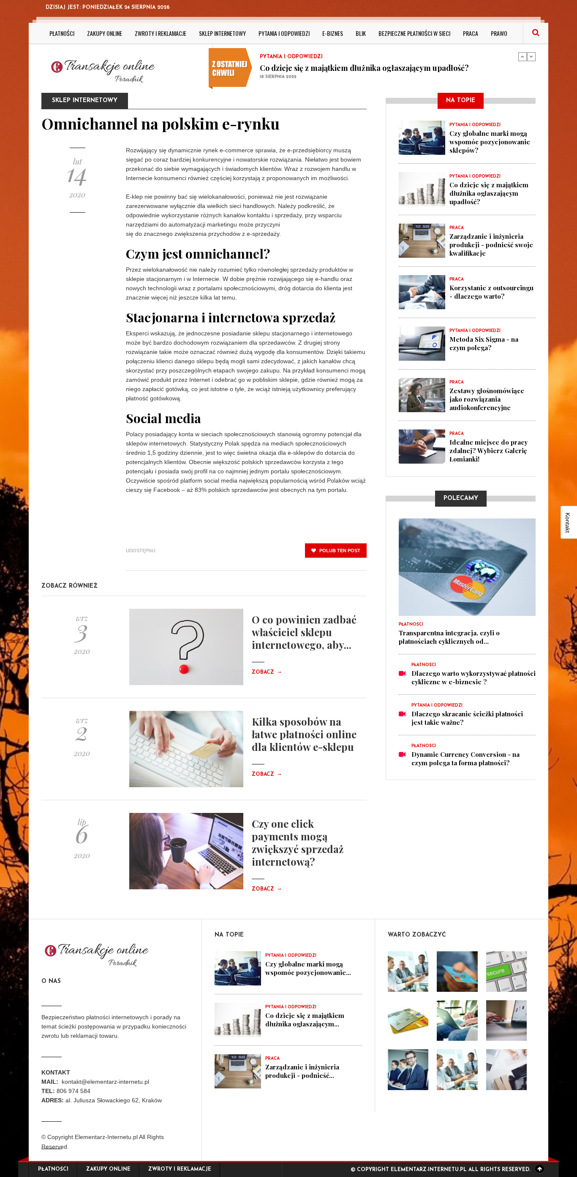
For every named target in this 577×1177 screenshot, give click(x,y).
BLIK (361, 33)
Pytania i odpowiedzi (284, 33)
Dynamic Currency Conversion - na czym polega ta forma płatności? (465, 758)
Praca (470, 33)
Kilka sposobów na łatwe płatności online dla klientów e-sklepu (304, 734)
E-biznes (332, 33)
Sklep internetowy (222, 33)
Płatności (61, 33)
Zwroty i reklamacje (160, 33)
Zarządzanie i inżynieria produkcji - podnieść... (302, 1071)
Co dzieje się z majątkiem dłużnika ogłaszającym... (304, 1019)
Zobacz (267, 672)
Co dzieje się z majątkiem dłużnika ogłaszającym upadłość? (364, 68)
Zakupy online (104, 33)
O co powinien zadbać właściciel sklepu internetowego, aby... (304, 632)
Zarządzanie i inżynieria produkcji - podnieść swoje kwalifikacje (491, 244)
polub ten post (339, 550)
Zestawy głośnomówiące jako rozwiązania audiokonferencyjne (486, 399)
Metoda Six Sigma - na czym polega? (483, 343)
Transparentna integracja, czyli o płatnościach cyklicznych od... (449, 637)
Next (531, 56)
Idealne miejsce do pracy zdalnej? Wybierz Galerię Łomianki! (488, 450)
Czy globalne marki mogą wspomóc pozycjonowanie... (308, 968)
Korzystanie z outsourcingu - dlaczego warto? (491, 291)
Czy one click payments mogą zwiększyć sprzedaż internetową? (297, 842)
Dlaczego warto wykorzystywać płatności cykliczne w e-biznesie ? (473, 677)
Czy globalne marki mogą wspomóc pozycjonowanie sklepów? (489, 141)
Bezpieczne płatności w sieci (414, 33)
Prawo (499, 33)
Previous (522, 56)
